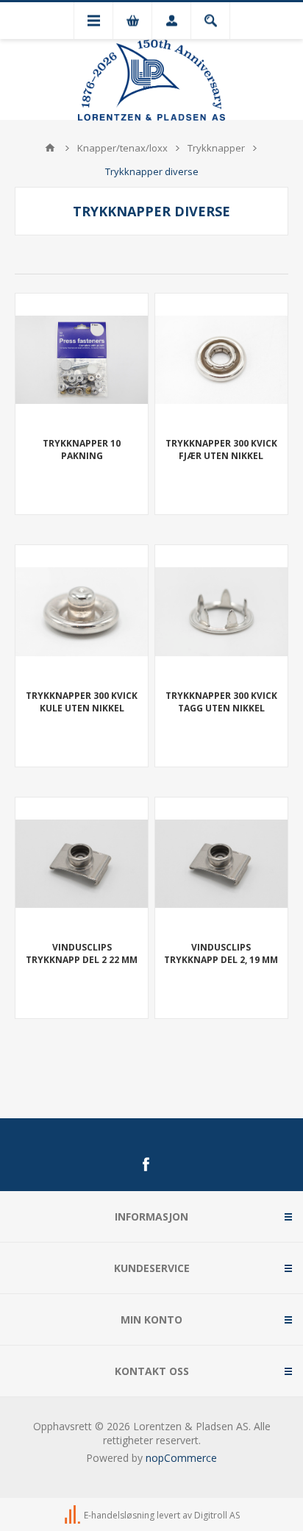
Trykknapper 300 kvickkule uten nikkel (82, 701)
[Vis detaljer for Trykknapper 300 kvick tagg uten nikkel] (221, 611)
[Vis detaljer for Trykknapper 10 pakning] (81, 360)
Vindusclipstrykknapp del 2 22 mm (82, 953)
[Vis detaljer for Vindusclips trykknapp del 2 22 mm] (81, 864)
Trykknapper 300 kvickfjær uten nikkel (221, 449)
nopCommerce (181, 1458)
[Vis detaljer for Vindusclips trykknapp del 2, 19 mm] (221, 864)
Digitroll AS (217, 1515)
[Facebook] (145, 1164)
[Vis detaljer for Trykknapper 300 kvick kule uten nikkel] (81, 611)
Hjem (50, 148)
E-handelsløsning (119, 1515)
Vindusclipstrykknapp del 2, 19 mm (221, 953)
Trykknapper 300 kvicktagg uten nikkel (221, 701)
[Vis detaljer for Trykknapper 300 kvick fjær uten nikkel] (221, 360)
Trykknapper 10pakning (82, 449)
